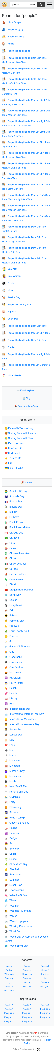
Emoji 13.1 (9, 1017)
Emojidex (27, 978)
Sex (9, 843)
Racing (11, 828)
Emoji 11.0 (45, 1009)
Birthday (12, 517)
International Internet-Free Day (24, 714)
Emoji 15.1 (9, 1021)
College (11, 569)
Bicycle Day (13, 506)
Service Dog (11, 297)
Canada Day (14, 532)
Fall (9, 610)
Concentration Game (27, 406)
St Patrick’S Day (16, 864)
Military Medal (11, 375)
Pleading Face (14, 443)
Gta (9, 641)
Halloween (13, 672)
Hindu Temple (11, 22)
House (8, 43)
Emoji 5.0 (27, 1009)
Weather (12, 905)
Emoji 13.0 (45, 1013)
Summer (12, 879)
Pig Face (9, 311)
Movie (10, 781)
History (11, 698)
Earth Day (13, 594)
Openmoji (9, 978)
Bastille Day (13, 501)
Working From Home (18, 926)
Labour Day (13, 734)
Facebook (45, 966)
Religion (11, 838)
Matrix (10, 755)
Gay (9, 651)
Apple (9, 966)
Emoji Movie (14, 605)
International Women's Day (22, 724)
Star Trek (12, 869)
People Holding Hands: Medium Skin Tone (26, 332)
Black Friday (14, 522)
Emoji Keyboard (27, 390)
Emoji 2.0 (27, 1005)
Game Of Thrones (17, 646)
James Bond (14, 729)
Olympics (12, 797)
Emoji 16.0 (27, 1021)
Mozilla (27, 982)
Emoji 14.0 (27, 1017)
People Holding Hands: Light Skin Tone (24, 325)
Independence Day (17, 708)
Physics (11, 812)
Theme (27, 482)
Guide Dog (10, 318)
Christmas (13, 558)
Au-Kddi (9, 986)
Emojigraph (45, 986)
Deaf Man (9, 268)
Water (10, 900)
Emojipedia (9, 990)
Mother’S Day (15, 771)
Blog (27, 398)
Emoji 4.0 (9, 1009)
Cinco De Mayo (15, 563)
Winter (11, 916)
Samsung (27, 970)
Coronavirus (14, 579)
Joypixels (45, 974)
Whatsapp (9, 974)
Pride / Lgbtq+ (15, 817)
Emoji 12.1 (27, 1013)
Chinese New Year (17, 553)
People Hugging (12, 29)
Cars (10, 543)
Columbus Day (15, 574)
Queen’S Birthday (17, 822)
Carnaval (12, 537)
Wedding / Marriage (18, 910)
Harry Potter (14, 683)
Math (10, 750)
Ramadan (12, 833)
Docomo (27, 986)
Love (10, 745)
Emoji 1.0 (9, 1005)
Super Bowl (13, 885)
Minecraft (12, 765)
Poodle (8, 347)
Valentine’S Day (16, 895)
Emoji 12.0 (9, 1013)
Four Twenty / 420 (17, 631)
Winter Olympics (16, 921)
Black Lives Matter (17, 527)
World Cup (13, 931)
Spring (11, 859)
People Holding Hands (16, 50)
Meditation (13, 760)
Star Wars (13, 874)
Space (10, 853)
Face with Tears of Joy (19, 428)
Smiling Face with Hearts (20, 433)
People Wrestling (13, 36)
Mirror (7, 290)
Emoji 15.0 (45, 1017)
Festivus (12, 625)
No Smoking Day (16, 791)
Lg (9, 982)
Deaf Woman (11, 275)
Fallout (11, 615)
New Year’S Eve (16, 786)
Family (8, 283)
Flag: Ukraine (14, 468)
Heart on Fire (14, 448)
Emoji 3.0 (45, 1005)
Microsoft (45, 970)
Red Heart (12, 453)
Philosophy (13, 807)
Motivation (13, 776)
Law (9, 739)
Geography (13, 657)
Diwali (10, 584)
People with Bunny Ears (16, 304)
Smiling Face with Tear (19, 438)
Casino (11, 548)
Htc (44, 978)
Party (10, 802)
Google (27, 966)
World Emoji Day (16, 945)
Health (11, 688)
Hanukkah (13, 677)
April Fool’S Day (16, 491)
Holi (9, 703)
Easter (11, 600)
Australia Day (14, 496)
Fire (8, 463)
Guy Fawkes (14, 667)
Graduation (13, 662)
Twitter (9, 970)
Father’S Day (14, 620)
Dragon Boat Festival (19, 589)
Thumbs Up (13, 458)
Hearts (11, 693)
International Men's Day (20, 719)
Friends (11, 636)
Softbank (45, 982)
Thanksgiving (14, 890)
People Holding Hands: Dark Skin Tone (24, 339)
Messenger (27, 974)
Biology (11, 511)
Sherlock (12, 848)
